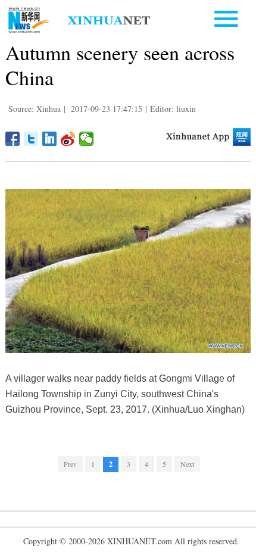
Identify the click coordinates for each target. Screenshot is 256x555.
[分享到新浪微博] (68, 139)
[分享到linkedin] (49, 139)
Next (187, 464)
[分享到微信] (86, 139)
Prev (70, 464)
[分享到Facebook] (12, 139)
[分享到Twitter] (31, 139)
